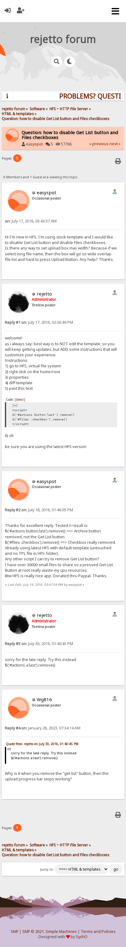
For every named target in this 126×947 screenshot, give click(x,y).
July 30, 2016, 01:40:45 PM (39, 643)
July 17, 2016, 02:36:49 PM (39, 322)
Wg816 (44, 699)
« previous (99, 143)
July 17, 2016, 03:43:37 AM (31, 221)
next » (114, 143)
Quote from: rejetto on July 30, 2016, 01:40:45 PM (42, 744)
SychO (81, 936)
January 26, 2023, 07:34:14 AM (42, 728)
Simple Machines (61, 931)
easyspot (34, 144)
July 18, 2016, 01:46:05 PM (39, 509)
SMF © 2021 (33, 931)
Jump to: (47, 869)
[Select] (20, 399)
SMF (14, 931)
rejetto (44, 294)
